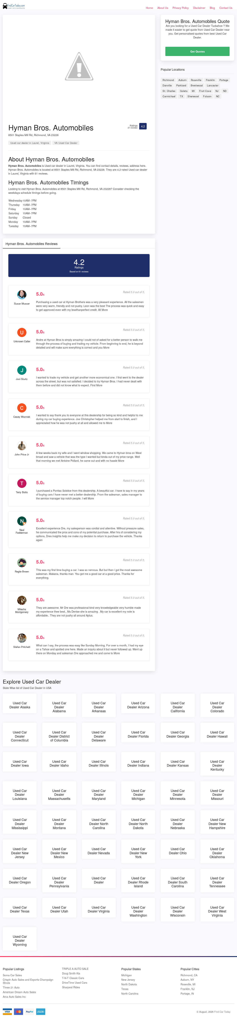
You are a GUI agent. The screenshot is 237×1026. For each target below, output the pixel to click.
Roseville (196, 80)
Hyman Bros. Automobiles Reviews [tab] (32, 243)
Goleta (183, 91)
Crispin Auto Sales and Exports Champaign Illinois (28, 981)
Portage (223, 80)
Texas (124, 988)
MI (193, 91)
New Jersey (128, 979)
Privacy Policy (181, 8)
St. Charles (169, 91)
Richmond (168, 80)
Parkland (181, 85)
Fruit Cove (205, 91)
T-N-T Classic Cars (73, 978)
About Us (162, 8)
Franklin (210, 80)
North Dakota (129, 984)
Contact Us (225, 8)
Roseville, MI (188, 984)
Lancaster (212, 85)
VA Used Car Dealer (65, 143)
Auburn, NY (187, 979)
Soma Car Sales (12, 975)
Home (149, 8)
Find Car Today (222, 1011)
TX (181, 96)
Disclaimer (199, 8)
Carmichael (169, 96)
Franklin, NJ (188, 988)
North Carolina (129, 993)
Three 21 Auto (11, 987)
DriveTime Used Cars (74, 982)
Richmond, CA (189, 975)
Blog (212, 8)
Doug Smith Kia (71, 973)
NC (218, 96)
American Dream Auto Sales (19, 992)
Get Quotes (197, 51)
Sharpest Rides (71, 987)
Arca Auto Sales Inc (14, 996)
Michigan (126, 975)
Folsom (207, 96)
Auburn (182, 80)
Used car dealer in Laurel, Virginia (29, 143)
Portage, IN (187, 993)
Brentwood (197, 85)
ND (225, 91)
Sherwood (193, 96)
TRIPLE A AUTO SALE (75, 968)
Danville (167, 85)
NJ (217, 91)
